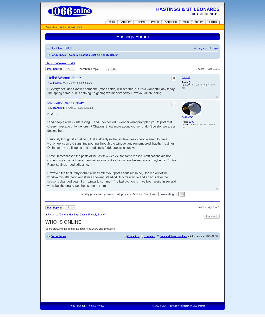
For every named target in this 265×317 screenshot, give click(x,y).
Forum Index (58, 236)
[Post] (48, 83)
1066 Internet (198, 306)
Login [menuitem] (215, 48)
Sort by (138, 194)
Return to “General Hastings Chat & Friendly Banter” (77, 214)
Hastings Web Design (179, 306)
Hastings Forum (74, 27)
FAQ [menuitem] (70, 48)
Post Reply (53, 68)
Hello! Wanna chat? (60, 63)
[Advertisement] (132, 271)
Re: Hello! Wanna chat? (65, 103)
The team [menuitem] (149, 236)
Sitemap (81, 305)
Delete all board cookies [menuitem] (173, 236)
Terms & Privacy (95, 305)
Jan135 (186, 77)
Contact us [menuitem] (133, 236)
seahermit (187, 117)
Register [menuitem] (202, 48)
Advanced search (114, 69)
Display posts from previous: (98, 194)
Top (217, 97)
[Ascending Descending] (169, 194)
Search (109, 69)
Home (61, 27)
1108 (191, 122)
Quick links (57, 48)
